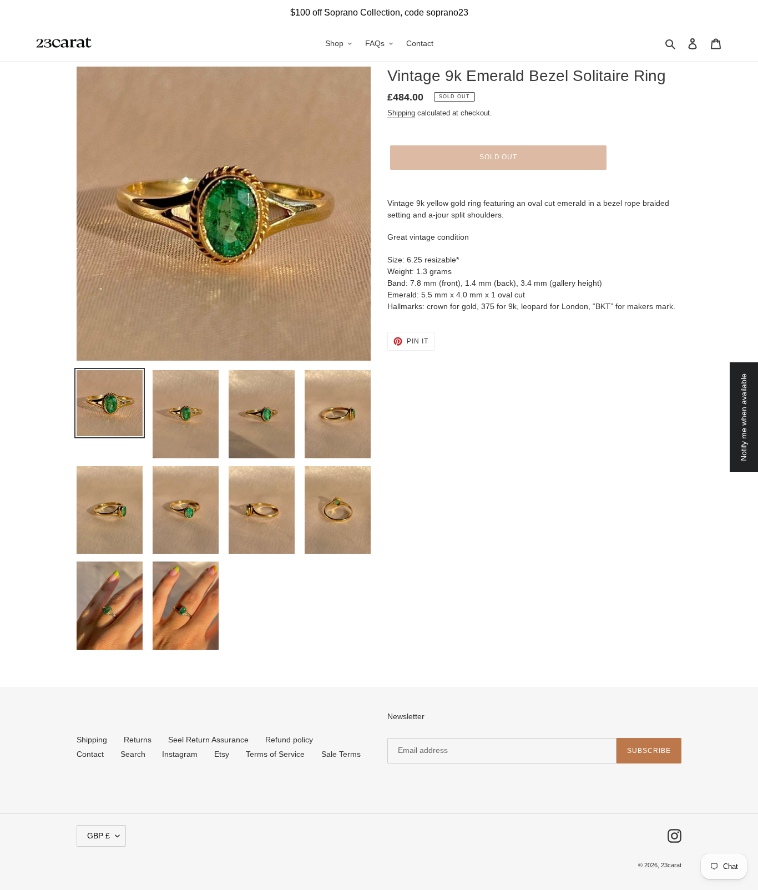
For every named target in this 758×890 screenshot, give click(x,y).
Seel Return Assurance (208, 739)
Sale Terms (341, 754)
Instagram (180, 754)
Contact (90, 754)
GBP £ (98, 835)
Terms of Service (275, 754)
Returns (137, 739)
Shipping (401, 113)
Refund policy (289, 739)
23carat (671, 865)
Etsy (221, 754)
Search (132, 754)
